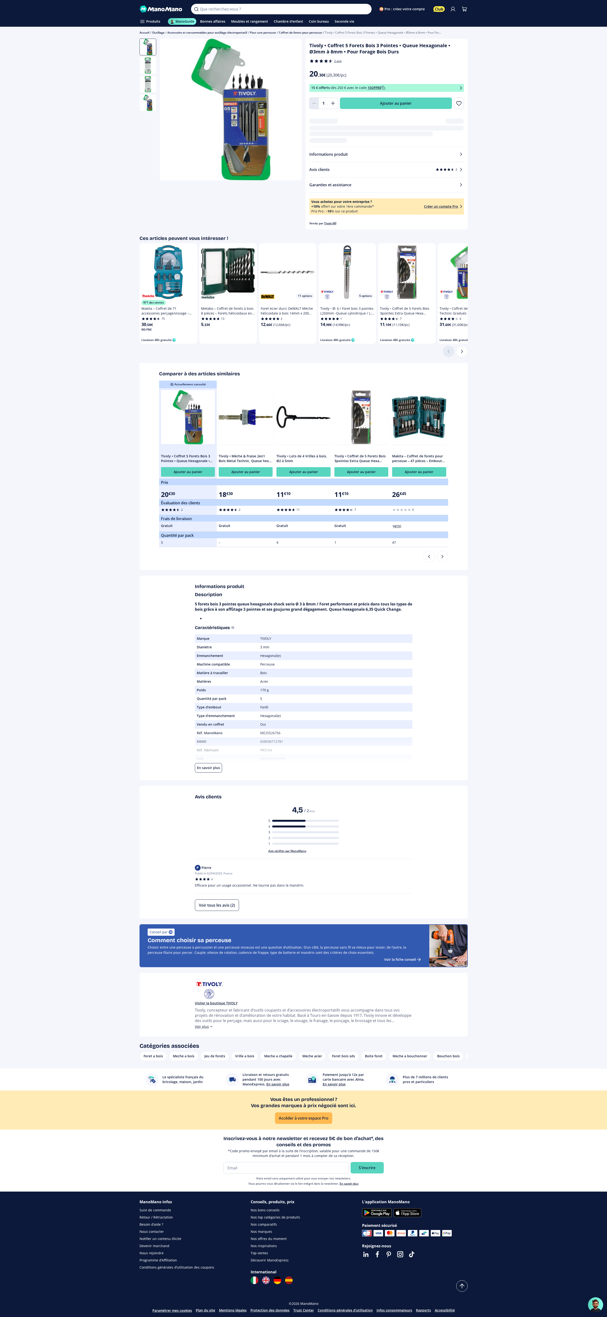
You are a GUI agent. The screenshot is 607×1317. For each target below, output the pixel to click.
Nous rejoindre (152, 1253)
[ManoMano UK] (266, 1280)
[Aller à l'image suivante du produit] (292, 110)
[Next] (442, 556)
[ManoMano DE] (277, 1280)
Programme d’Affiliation (158, 1260)
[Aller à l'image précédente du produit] (169, 110)
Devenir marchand (154, 1246)
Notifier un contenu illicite (160, 1238)
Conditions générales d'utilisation (345, 1310)
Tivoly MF (330, 223)
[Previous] (429, 556)
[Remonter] (462, 1286)
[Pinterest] (389, 1254)
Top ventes (259, 1253)
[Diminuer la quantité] (314, 103)
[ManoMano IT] (254, 1280)
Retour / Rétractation (156, 1217)
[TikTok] (411, 1254)
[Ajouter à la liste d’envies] (459, 103)
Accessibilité (445, 1310)
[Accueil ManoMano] (162, 9)
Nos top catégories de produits (275, 1217)
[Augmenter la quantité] (333, 103)
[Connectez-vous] (453, 9)
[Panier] (464, 9)
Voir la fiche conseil (400, 959)
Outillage (158, 33)
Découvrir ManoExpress (270, 1260)
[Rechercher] (196, 9)
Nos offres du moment (269, 1238)
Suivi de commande (155, 1210)
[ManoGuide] (595, 1304)
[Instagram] (400, 1254)
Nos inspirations (264, 1246)
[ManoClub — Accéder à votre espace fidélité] (439, 9)
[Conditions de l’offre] (461, 88)
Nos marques (261, 1231)
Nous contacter (152, 1231)
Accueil (144, 33)
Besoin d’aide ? (151, 1224)
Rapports (423, 1310)
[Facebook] (377, 1254)
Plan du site (205, 1310)
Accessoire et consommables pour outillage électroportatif (207, 33)
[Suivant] (462, 351)
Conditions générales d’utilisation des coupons (177, 1267)
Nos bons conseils (265, 1210)
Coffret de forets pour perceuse (300, 33)
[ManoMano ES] (289, 1280)
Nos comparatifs (264, 1224)
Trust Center (303, 1310)
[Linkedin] (366, 1254)
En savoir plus (349, 1184)
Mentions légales (233, 1310)
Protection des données (270, 1310)
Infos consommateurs (394, 1310)
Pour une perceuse (263, 33)
